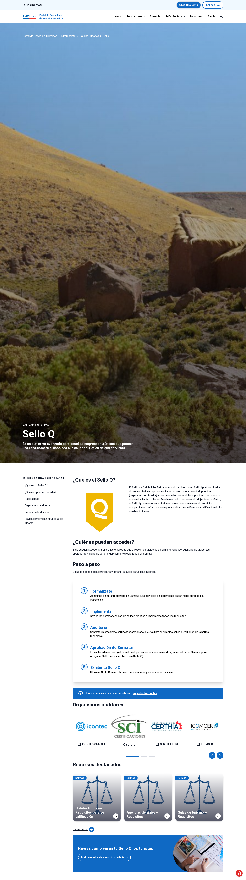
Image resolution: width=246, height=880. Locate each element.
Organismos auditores (38, 505)
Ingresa (212, 5)
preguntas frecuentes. (144, 693)
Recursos (196, 16)
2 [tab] (144, 756)
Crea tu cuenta (188, 5)
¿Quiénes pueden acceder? (40, 492)
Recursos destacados (37, 512)
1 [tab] (132, 756)
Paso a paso (32, 498)
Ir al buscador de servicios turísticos (104, 857)
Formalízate (134, 16)
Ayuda (211, 16)
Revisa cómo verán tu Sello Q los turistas (44, 521)
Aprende (155, 16)
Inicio (117, 16)
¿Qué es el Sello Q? (36, 485)
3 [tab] (152, 756)
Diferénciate (174, 16)
